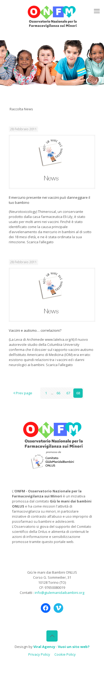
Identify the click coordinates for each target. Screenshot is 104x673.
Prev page (24, 393)
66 (58, 393)
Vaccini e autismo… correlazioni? (35, 330)
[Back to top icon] (52, 636)
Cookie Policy (65, 654)
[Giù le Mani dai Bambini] (52, 16)
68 (78, 393)
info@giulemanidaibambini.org (59, 592)
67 (68, 393)
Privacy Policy (39, 654)
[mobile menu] (96, 10)
